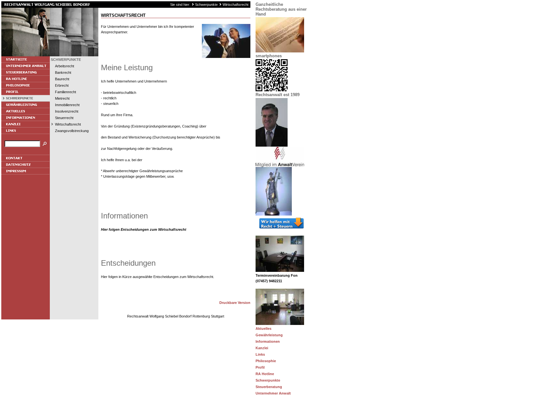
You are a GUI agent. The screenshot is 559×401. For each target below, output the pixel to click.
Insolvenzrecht (66, 111)
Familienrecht (65, 92)
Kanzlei (262, 348)
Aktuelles (263, 328)
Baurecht (62, 79)
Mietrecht (62, 98)
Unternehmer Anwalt (273, 393)
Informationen (268, 341)
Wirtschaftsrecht (235, 4)
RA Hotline (265, 374)
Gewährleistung (269, 335)
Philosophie (266, 361)
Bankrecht (63, 72)
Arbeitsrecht (64, 66)
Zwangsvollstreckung (72, 131)
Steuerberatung (269, 387)
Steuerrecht (64, 118)
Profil (260, 367)
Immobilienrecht (67, 105)
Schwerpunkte (206, 4)
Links (260, 354)
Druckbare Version (234, 303)
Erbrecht (62, 85)
